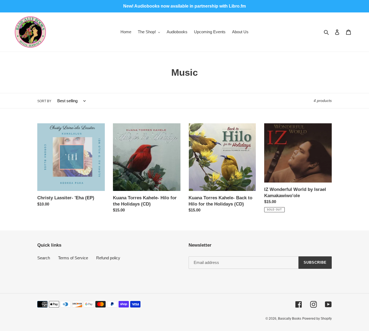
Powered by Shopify (317, 318)
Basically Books (289, 318)
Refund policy (108, 258)
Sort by (44, 101)
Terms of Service (73, 258)
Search (43, 258)
